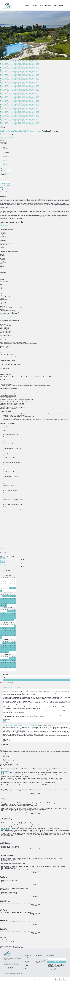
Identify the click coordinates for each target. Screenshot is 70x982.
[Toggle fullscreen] (1, 140)
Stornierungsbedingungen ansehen (8, 395)
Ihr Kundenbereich (48, 0)
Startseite (27, 5)
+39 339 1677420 (9, 967)
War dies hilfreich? (35, 793)
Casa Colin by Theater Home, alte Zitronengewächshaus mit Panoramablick (20, 725)
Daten (1, 170)
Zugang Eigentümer (57, 0)
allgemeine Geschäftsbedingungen (56, 965)
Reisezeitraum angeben (5, 183)
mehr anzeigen (5, 771)
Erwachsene (3, 174)
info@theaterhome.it (10, 968)
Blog (66, 5)
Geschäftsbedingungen (41, 960)
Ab (0, 166)
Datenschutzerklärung (40, 964)
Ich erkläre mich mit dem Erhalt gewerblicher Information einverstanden (56, 969)
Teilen (2, 138)
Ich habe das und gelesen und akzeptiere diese (56, 965)
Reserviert (5, 674)
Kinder (1, 180)
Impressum (38, 962)
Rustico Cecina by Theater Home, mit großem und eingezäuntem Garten (19, 690)
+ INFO (4, 720)
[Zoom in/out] (3, 140)
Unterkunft (5, 160)
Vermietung (35, 5)
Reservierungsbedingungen (9, 161)
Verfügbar (5, 677)
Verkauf (41, 5)
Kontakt (61, 5)
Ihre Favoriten (64, 0)
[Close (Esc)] (0, 140)
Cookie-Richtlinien (40, 961)
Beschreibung (3, 143)
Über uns (55, 5)
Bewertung (5, 164)
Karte (4, 163)
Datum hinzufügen (4, 173)
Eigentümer (48, 5)
